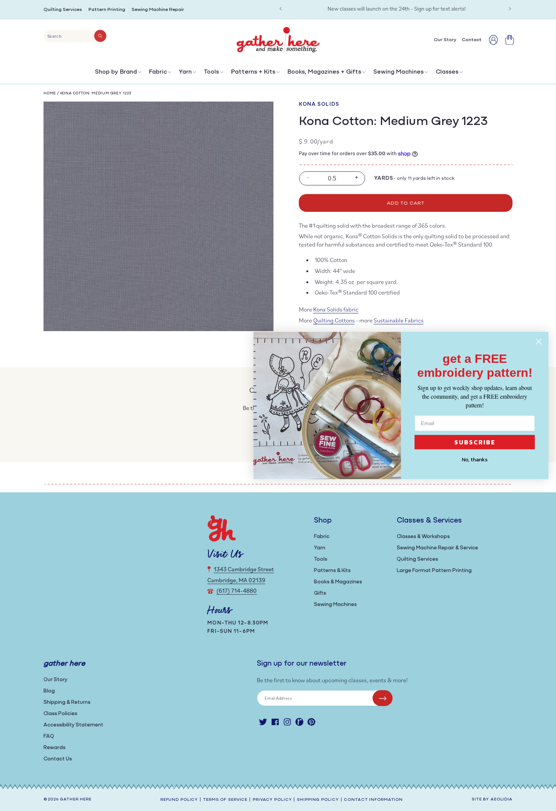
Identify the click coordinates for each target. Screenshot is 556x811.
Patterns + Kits (253, 72)
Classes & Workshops (423, 537)
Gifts (320, 593)
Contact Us (57, 759)
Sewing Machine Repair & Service (437, 548)
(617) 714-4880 (236, 590)
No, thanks (475, 460)
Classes (447, 72)
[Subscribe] (383, 698)
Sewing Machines (398, 72)
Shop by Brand (116, 72)
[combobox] (75, 36)
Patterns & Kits (332, 571)
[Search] (100, 36)
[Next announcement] (510, 9)
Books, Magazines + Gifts (324, 72)
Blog (49, 691)
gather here (76, 799)
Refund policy (179, 800)
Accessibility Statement (73, 725)
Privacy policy (272, 800)
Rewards (54, 748)
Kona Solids (319, 104)
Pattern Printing (107, 9)
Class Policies (60, 714)
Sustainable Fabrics (399, 320)
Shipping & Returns (66, 702)
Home (49, 93)
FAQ (48, 736)
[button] (117, 74)
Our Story (55, 680)
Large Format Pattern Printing (434, 571)
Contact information (373, 800)
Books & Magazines (338, 582)
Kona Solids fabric (336, 309)
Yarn (185, 72)
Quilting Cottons (334, 320)
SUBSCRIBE (474, 442)
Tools (211, 72)
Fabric (158, 72)
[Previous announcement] (280, 9)
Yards (384, 178)
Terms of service (225, 800)
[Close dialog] (538, 341)
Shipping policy (318, 800)
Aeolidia (502, 799)
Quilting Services (62, 9)
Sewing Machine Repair (158, 9)
